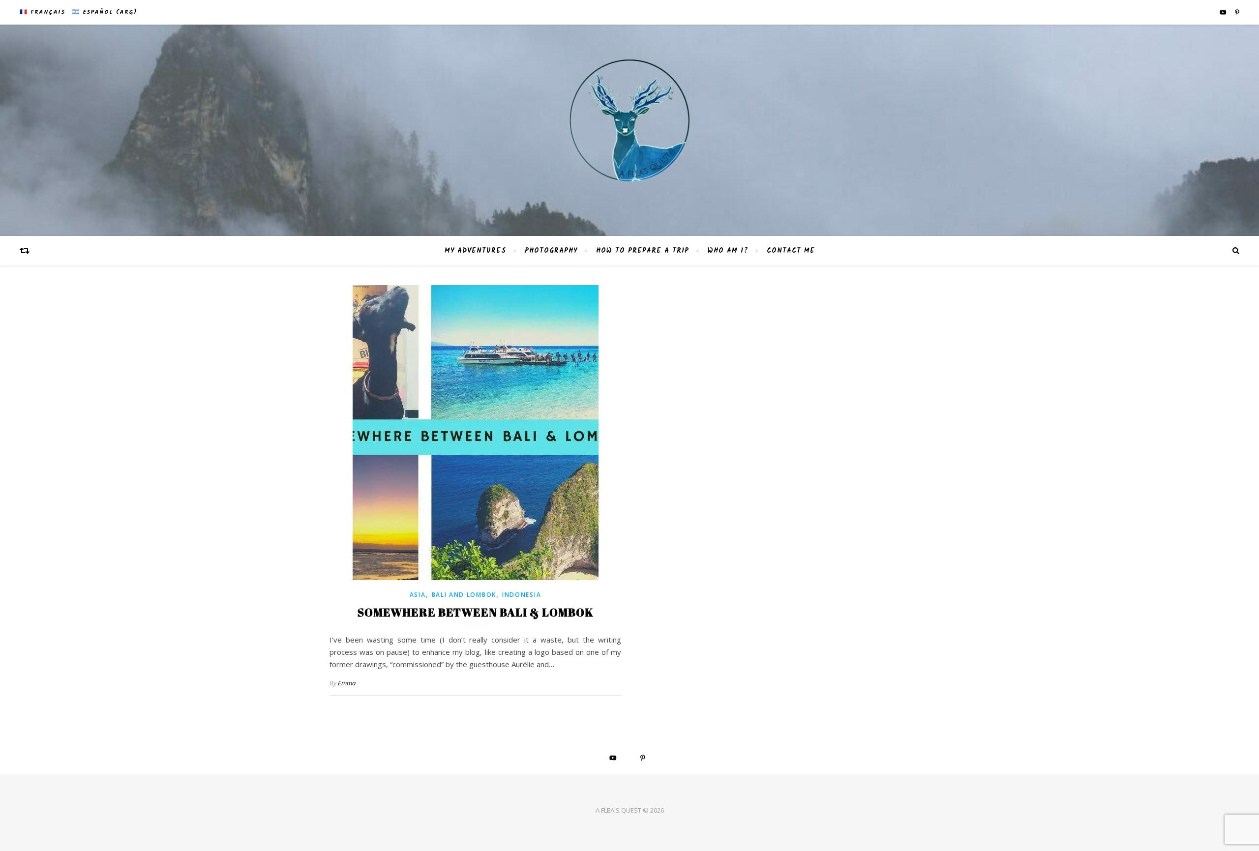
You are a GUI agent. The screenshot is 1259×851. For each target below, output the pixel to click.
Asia (418, 594)
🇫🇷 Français (42, 12)
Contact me (791, 250)
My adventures (475, 250)
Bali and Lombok (464, 594)
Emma (347, 682)
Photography (551, 250)
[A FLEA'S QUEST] (629, 130)
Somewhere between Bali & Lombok (476, 612)
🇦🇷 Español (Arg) (104, 12)
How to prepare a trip (642, 250)
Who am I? (728, 250)
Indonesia (521, 594)
